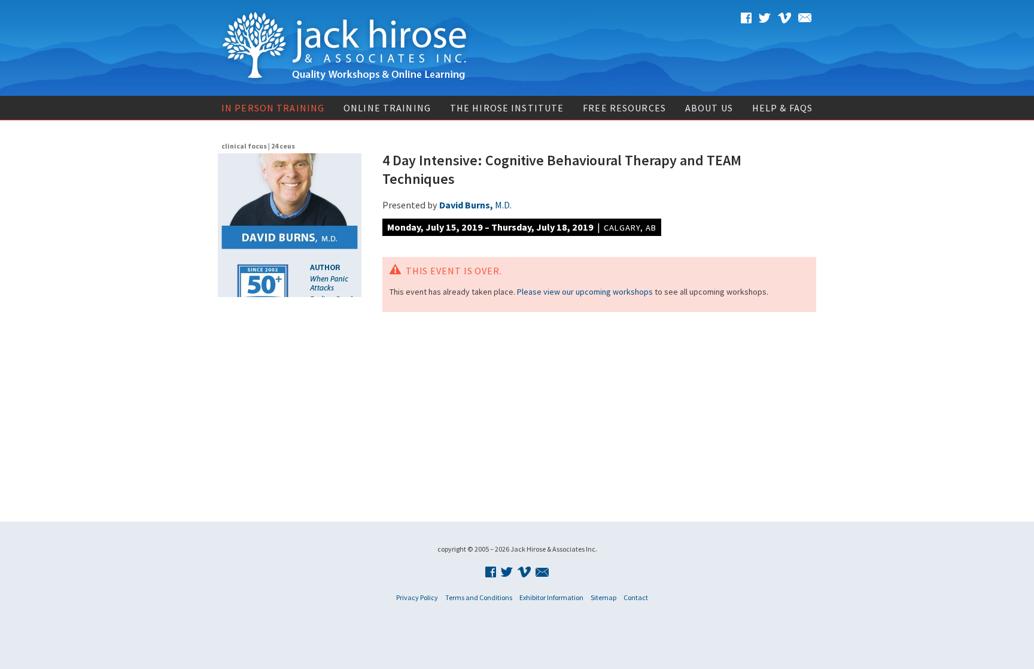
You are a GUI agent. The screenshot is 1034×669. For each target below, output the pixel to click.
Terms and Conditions (478, 597)
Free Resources (624, 108)
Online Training (387, 108)
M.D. (475, 205)
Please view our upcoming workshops (585, 291)
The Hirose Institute (507, 108)
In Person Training (272, 108)
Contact (636, 597)
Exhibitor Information (551, 597)
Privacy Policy (417, 597)
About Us (709, 108)
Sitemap (603, 597)
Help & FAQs (782, 108)
